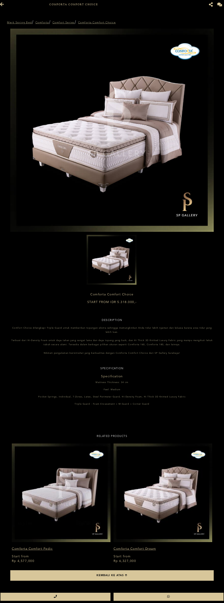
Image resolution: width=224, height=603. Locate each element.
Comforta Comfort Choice (97, 22)
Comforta (42, 22)
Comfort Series (63, 22)
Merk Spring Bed (19, 22)
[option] (112, 130)
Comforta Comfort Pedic (32, 548)
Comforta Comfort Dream (135, 548)
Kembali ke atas (110, 575)
